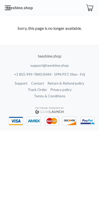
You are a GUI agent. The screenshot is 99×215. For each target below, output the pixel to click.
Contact (37, 83)
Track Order (37, 89)
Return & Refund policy (65, 83)
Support (21, 83)
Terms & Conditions (49, 96)
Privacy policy (61, 89)
